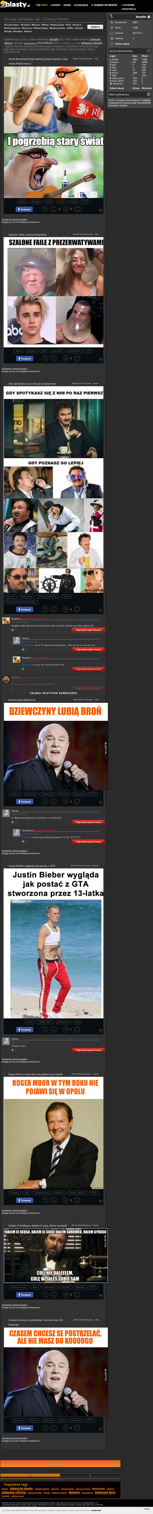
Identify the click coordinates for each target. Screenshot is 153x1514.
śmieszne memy (21, 1488)
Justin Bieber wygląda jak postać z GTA (32, 865)
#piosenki (80, 1287)
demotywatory (30, 43)
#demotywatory (42, 1193)
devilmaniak (133, 100)
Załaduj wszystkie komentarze (53, 693)
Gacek (111, 100)
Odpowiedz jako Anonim (88, 630)
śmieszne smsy (17, 1496)
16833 (135, 22)
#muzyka (32, 351)
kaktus (115, 73)
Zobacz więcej (122, 44)
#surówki (66, 1287)
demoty (74, 1492)
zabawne (110, 1489)
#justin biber (74, 351)
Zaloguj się (6, 222)
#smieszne (15, 794)
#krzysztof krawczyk (48, 597)
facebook (5, 1496)
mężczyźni (98, 1488)
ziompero (120, 100)
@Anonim (27, 837)
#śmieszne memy (19, 1287)
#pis (27, 1193)
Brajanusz (26, 618)
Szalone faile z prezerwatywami (28, 234)
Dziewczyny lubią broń (22, 699)
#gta (78, 1022)
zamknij (147, 1509)
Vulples (123, 105)
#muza (66, 597)
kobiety (4, 1489)
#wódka (22, 202)
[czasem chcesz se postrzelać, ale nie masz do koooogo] (53, 1372)
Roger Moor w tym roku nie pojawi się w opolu (36, 1074)
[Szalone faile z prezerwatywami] (53, 292)
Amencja (127, 102)
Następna (56, 1463)
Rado (114, 75)
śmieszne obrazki (91, 43)
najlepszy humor (35, 1493)
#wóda (49, 202)
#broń (62, 1421)
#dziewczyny (47, 794)
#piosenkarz (57, 351)
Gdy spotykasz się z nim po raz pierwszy (32, 383)
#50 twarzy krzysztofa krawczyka (21, 602)
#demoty (59, 1193)
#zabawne (31, 794)
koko (114, 65)
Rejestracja (129, 9)
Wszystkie (147, 88)
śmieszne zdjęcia (83, 1489)
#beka (19, 351)
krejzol (115, 62)
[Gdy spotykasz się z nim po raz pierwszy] (53, 489)
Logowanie (128, 5)
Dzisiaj (136, 88)
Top (42, 5)
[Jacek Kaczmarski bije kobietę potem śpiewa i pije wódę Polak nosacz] (53, 132)
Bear (114, 67)
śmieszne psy (87, 1493)
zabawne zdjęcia (13, 1492)
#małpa (74, 202)
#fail (44, 351)
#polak (61, 202)
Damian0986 (144, 102)
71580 (135, 28)
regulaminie (96, 1510)
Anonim (115, 59)
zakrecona (118, 83)
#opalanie (63, 794)
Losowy (56, 5)
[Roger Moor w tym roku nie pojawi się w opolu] (53, 1133)
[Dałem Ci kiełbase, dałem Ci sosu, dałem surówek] (53, 1256)
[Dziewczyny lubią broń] (53, 746)
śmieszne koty (105, 1492)
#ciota (30, 1022)
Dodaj (67, 5)
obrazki (54, 39)
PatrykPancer (38, 830)
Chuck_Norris (118, 81)
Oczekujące (81, 5)
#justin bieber (45, 1022)
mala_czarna (118, 78)
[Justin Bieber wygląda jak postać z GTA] (53, 943)
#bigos (36, 1287)
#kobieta (36, 202)
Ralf (134, 102)
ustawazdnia (115, 102)
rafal (114, 70)
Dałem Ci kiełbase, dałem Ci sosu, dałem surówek (38, 1225)
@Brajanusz (28, 645)
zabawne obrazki (42, 1489)
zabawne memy (67, 1489)
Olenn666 (113, 105)
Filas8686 (145, 100)
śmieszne (55, 1489)
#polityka (15, 1193)
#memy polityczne (78, 1193)
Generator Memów (105, 5)
